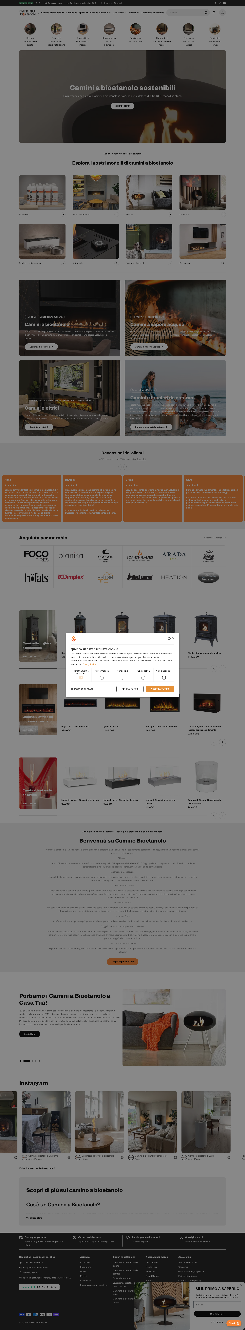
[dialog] (122, 665)
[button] (82, 689)
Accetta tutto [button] (160, 689)
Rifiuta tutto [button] (130, 689)
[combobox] (169, 638)
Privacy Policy (89, 664)
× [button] (173, 638)
